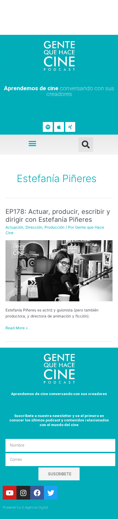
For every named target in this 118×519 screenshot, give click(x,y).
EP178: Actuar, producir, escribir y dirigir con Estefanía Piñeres (57, 215)
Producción (54, 227)
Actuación (14, 227)
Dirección (34, 227)
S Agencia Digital (35, 507)
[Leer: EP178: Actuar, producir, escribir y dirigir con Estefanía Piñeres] (59, 270)
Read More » (16, 327)
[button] (32, 143)
